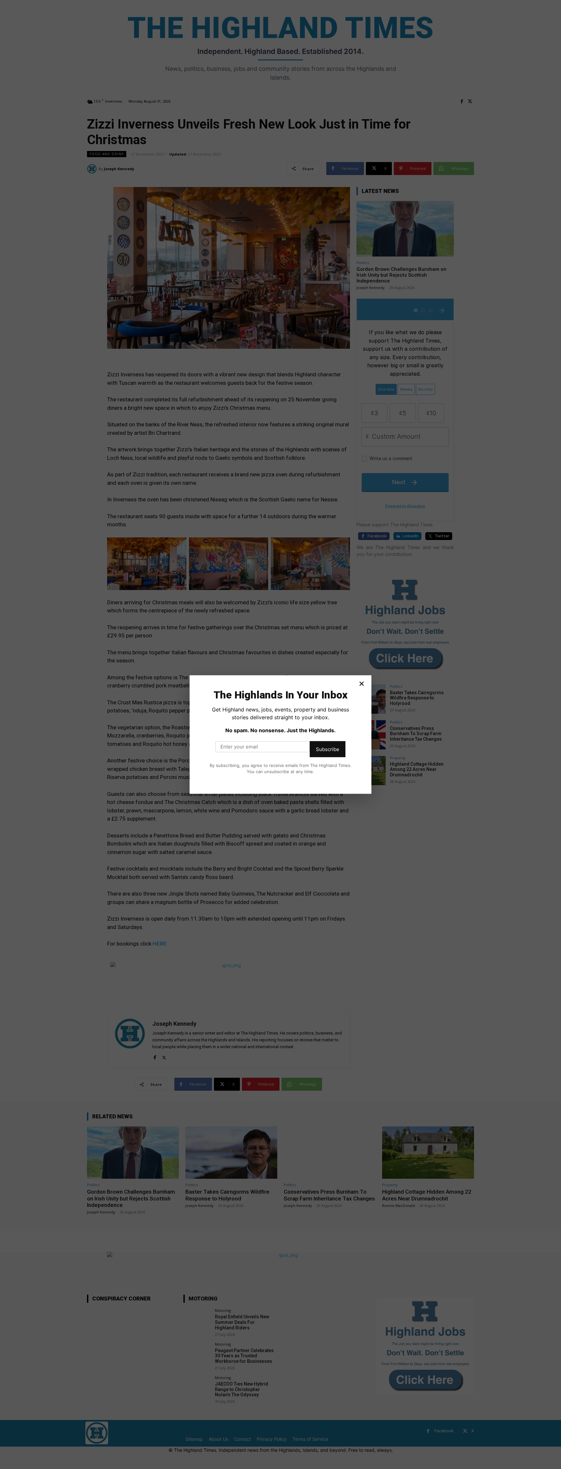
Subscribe (327, 749)
